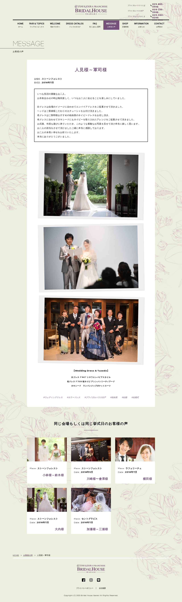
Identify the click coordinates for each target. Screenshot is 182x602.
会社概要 (102, 588)
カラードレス (74, 397)
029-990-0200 (158, 16)
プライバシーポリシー (84, 588)
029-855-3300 (158, 5)
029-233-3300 (158, 10)
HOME (16, 555)
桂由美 (114, 397)
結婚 (125, 397)
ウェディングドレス (54, 397)
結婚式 (136, 397)
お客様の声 (28, 555)
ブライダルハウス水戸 (96, 397)
